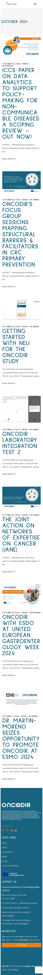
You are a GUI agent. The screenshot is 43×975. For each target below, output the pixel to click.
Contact (5, 861)
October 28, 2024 (11, 200)
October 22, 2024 (11, 327)
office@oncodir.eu (21, 908)
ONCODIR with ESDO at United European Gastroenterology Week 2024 (21, 635)
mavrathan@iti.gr (21, 924)
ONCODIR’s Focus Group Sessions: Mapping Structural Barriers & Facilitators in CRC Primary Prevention (20, 234)
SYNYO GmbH (15, 966)
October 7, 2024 (10, 716)
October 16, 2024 (11, 613)
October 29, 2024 (11, 64)
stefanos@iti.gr (8, 916)
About (4, 847)
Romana (7, 66)
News (25, 64)
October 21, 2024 (11, 430)
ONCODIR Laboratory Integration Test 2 (19, 443)
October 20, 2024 (11, 515)
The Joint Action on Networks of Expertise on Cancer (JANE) (21, 535)
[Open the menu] (35, 4)
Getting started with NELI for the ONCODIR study (16, 346)
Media (4, 856)
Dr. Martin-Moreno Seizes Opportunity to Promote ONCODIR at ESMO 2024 (21, 739)
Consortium (7, 852)
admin (34, 200)
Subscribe (21, 945)
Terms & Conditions (10, 866)
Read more (8, 159)
